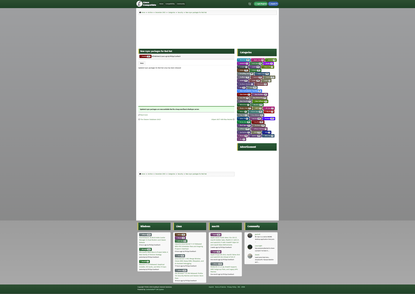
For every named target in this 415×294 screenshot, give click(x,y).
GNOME (243, 80)
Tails (267, 132)
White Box (268, 136)
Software (244, 129)
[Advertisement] (207, 31)
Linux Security (244, 101)
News (142, 63)
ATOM (243, 287)
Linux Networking (259, 98)
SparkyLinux (244, 132)
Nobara (242, 111)
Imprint (211, 287)
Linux (252, 87)
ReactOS (144, 261)
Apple (216, 234)
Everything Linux (246, 73)
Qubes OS (243, 118)
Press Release (257, 115)
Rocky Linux (244, 122)
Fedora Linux (262, 73)
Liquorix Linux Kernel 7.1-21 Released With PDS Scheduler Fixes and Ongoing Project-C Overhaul (189, 246)
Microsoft (145, 249)
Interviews (261, 84)
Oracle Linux (256, 111)
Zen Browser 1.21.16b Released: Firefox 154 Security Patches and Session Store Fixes (189, 275)
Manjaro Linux (244, 108)
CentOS (255, 67)
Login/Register (261, 4)
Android (271, 60)
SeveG (257, 255)
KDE (242, 87)
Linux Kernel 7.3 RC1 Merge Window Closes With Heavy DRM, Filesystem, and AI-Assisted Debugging (189, 261)
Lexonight (258, 246)
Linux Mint (243, 98)
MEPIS (258, 108)
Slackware (259, 125)
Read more (144, 115)
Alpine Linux (258, 60)
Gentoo (270, 77)
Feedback (243, 77)
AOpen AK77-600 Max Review (221, 119)
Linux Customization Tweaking (249, 91)
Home (161, 4)
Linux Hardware (260, 94)
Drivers (256, 70)
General (257, 77)
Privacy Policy (231, 287)
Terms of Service (220, 287)
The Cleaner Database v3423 (150, 119)
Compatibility (170, 4)
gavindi (257, 234)
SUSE (257, 132)
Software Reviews (259, 129)
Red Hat (256, 118)
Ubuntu (243, 136)
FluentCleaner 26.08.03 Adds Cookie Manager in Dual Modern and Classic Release (152, 240)
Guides (255, 80)
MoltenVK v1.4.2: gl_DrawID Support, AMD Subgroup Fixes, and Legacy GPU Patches (224, 269)
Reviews (269, 118)
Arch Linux (256, 63)
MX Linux (269, 108)
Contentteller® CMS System (155, 289)
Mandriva (257, 104)
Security (146, 56)
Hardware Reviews (245, 84)
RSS (239, 287)
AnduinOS (243, 63)
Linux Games (244, 94)
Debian (243, 70)
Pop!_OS (243, 115)
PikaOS (269, 111)
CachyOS (243, 67)
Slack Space (244, 125)
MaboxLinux (244, 104)
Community (181, 4)
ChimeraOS (268, 67)
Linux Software (261, 101)
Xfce (241, 139)
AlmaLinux (244, 60)
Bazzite (268, 63)
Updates (255, 136)
